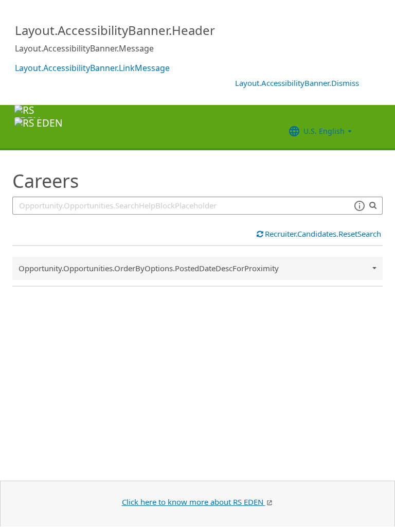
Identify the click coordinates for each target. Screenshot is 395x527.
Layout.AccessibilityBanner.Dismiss (297, 83)
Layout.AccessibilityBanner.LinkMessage (92, 68)
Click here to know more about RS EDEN (193, 502)
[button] (359, 206)
